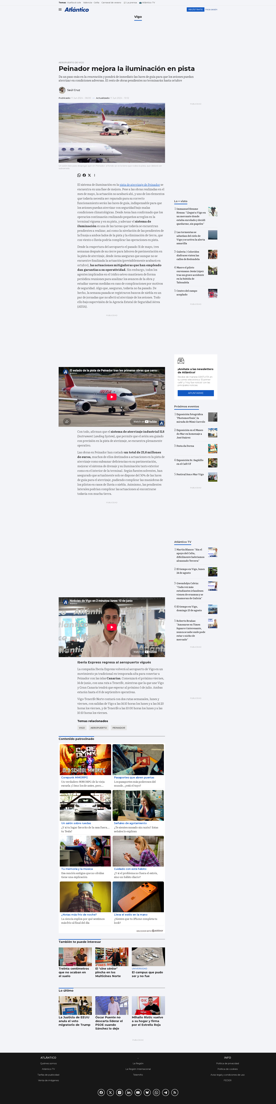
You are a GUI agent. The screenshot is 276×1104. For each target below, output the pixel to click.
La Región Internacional (138, 1069)
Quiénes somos (48, 1063)
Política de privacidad (227, 1063)
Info (227, 1057)
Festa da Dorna (185, 445)
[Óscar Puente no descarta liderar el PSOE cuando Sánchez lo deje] (112, 1005)
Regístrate (195, 9)
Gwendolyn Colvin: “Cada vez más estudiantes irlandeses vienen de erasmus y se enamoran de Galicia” (190, 590)
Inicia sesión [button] (211, 9)
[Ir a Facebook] (101, 1092)
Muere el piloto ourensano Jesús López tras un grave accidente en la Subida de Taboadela (190, 275)
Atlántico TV (48, 1069)
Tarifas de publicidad (48, 1074)
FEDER (227, 1080)
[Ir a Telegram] (165, 1092)
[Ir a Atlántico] (76, 9)
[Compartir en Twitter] (89, 175)
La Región (138, 1063)
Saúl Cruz (73, 90)
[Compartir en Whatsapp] (79, 175)
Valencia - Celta (91, 2)
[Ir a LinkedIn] (128, 1092)
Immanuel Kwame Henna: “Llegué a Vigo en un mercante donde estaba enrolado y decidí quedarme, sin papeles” (191, 216)
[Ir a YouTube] (138, 1092)
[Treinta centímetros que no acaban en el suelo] (75, 956)
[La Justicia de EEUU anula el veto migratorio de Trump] (75, 1005)
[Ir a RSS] (174, 1092)
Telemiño (138, 1074)
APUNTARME (196, 393)
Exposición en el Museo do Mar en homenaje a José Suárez (190, 433)
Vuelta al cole (74, 2)
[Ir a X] (110, 1092)
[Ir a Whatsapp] (156, 1092)
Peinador (119, 727)
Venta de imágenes (48, 1080)
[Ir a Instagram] (119, 1092)
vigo (82, 727)
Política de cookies (227, 1069)
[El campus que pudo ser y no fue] (148, 956)
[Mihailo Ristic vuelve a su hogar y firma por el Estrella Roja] (148, 1005)
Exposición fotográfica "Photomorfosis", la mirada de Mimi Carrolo (191, 417)
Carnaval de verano (111, 2)
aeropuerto (99, 727)
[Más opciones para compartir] (94, 175)
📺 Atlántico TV (147, 2)
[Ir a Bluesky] (147, 1092)
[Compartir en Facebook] (84, 175)
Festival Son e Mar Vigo (190, 474)
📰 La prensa (130, 2)
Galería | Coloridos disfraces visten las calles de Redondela (188, 255)
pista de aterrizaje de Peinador (140, 184)
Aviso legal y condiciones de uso (228, 1074)
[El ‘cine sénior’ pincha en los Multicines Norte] (112, 956)
